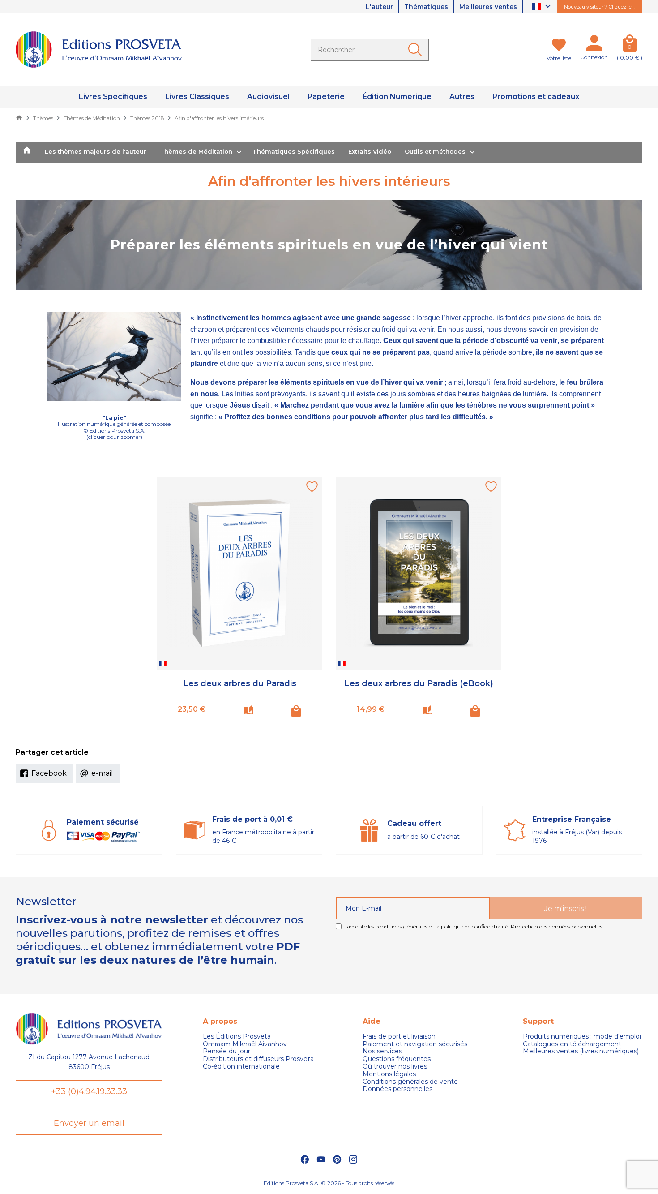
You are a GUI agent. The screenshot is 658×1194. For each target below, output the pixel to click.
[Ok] (416, 49)
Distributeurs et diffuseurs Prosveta (258, 1059)
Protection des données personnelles (556, 926)
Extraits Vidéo (369, 151)
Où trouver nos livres (395, 1066)
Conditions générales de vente (410, 1082)
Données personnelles (397, 1089)
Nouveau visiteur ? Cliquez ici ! (600, 7)
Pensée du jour (226, 1051)
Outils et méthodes (435, 151)
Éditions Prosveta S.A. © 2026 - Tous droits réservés (329, 1183)
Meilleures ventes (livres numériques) (581, 1051)
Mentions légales (389, 1074)
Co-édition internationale (241, 1066)
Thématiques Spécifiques (293, 151)
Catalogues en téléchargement (572, 1044)
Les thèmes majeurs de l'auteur (95, 151)
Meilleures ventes (488, 7)
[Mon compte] (594, 45)
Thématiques (426, 7)
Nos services (382, 1051)
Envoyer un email (89, 1123)
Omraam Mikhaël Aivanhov (245, 1044)
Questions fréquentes (397, 1059)
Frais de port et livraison (399, 1036)
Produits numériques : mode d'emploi (582, 1036)
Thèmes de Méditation (196, 151)
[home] (26, 152)
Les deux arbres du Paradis (239, 683)
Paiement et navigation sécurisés (415, 1044)
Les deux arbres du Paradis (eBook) (418, 683)
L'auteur (379, 7)
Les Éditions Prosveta (237, 1036)
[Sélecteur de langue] (542, 7)
